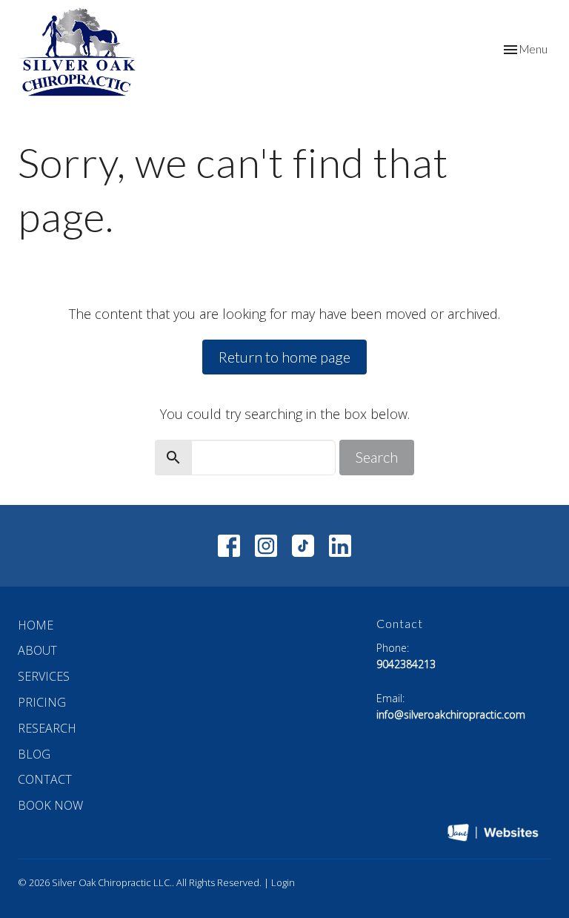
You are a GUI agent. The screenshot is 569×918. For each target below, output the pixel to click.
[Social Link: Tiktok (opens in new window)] (303, 546)
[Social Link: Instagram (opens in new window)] (266, 546)
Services (44, 676)
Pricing (42, 702)
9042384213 (406, 664)
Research (47, 728)
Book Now (50, 805)
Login (283, 882)
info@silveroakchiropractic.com (450, 714)
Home (35, 625)
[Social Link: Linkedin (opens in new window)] (340, 546)
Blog (34, 754)
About (37, 650)
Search (377, 457)
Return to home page (284, 357)
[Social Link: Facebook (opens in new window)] (229, 546)
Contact (45, 779)
